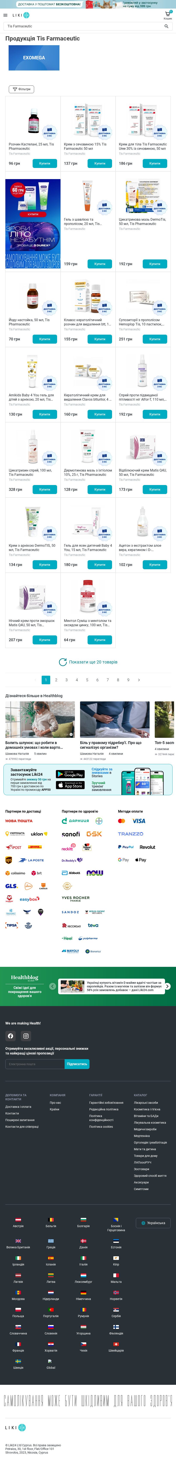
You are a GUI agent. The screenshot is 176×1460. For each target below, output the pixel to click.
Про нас (55, 1102)
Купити (44, 163)
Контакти (12, 1113)
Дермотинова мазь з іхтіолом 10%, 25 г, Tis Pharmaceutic (88, 472)
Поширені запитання (20, 1120)
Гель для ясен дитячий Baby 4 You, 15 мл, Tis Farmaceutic (88, 548)
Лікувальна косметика (150, 1122)
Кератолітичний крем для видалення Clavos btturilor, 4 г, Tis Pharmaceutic (87, 399)
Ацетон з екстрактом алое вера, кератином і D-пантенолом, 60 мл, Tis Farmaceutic (140, 552)
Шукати (167, 26)
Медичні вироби (145, 1129)
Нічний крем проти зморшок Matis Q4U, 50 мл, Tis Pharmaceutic (32, 625)
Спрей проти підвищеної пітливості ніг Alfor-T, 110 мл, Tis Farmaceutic (141, 399)
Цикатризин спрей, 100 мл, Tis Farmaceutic (30, 472)
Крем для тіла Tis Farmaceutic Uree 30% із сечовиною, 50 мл (143, 146)
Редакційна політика (103, 1109)
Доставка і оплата (18, 1106)
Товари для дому (146, 1156)
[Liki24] (15, 1428)
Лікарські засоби (146, 1102)
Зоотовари (141, 1169)
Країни (54, 1109)
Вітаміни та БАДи (146, 1116)
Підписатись (77, 1064)
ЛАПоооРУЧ (142, 1162)
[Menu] (5, 15)
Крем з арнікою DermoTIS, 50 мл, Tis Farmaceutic (32, 548)
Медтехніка (142, 1136)
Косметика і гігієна (147, 1109)
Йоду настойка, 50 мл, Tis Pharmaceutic (29, 322)
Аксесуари (141, 1182)
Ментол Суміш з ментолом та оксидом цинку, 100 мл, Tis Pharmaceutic (87, 625)
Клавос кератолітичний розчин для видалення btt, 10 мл (87, 324)
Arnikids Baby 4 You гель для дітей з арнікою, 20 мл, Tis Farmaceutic (31, 399)
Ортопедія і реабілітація (150, 1142)
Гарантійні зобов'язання (106, 1102)
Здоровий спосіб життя (150, 1175)
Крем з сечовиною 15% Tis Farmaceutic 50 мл (85, 146)
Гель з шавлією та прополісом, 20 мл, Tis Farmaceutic (82, 223)
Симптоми (141, 1189)
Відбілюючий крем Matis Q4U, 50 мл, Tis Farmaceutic (143, 472)
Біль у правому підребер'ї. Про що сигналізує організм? (110, 745)
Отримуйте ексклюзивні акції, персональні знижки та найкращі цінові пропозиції (46, 1051)
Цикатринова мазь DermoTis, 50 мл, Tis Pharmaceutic (142, 221)
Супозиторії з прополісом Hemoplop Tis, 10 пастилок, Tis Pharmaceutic (140, 324)
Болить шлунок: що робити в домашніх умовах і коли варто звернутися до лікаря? (32, 745)
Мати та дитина (145, 1149)
